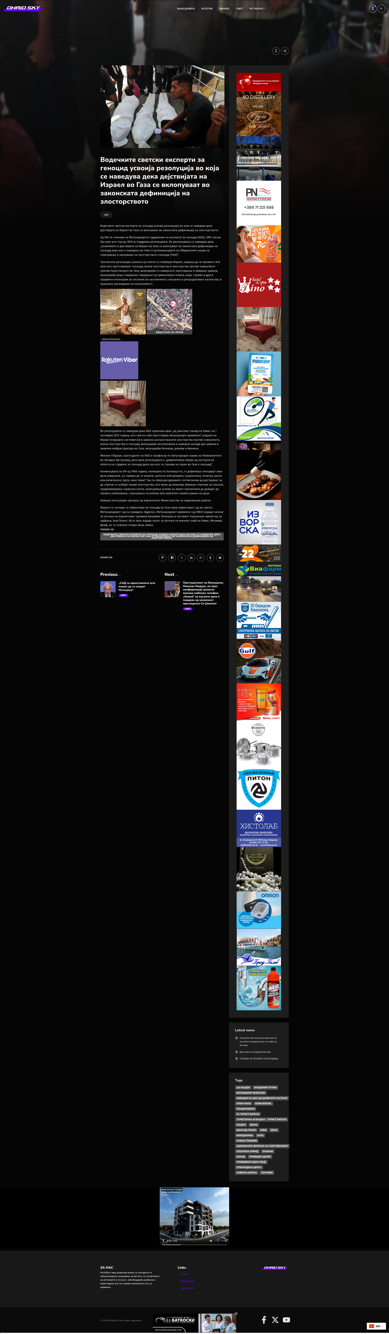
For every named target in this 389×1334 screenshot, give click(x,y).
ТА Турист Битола (248, 1114)
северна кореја (247, 1172)
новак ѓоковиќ (247, 1140)
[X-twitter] (275, 1320)
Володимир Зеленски (251, 1092)
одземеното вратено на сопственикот (262, 1146)
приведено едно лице (251, 1161)
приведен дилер (260, 1156)
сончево (267, 1172)
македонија (245, 1135)
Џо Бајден (243, 1087)
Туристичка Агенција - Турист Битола (261, 1119)
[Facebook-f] (264, 1320)
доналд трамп (246, 1130)
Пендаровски (246, 1108)
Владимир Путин (265, 1087)
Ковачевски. (263, 1103)
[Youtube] (286, 1320)
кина (274, 1130)
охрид (241, 1156)
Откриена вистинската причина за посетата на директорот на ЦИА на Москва (258, 1042)
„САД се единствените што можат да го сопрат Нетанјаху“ (137, 586)
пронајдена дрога (249, 1167)
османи (267, 1151)
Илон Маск (244, 1103)
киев (263, 1130)
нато (260, 1135)
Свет (123, 595)
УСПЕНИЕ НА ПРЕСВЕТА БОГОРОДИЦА (259, 1058)
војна (254, 1124)
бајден (241, 1124)
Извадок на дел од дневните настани (262, 1098)
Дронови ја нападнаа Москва (255, 1052)
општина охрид (247, 1151)
